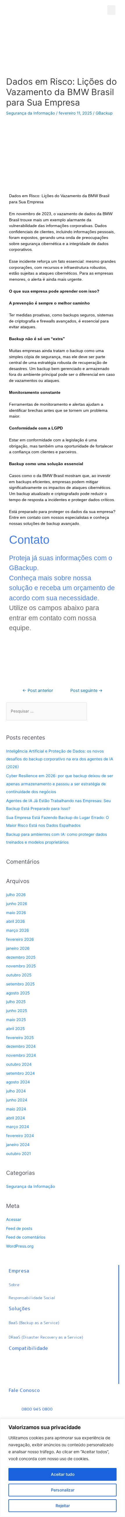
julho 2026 (16, 894)
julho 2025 (16, 1001)
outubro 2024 (19, 1064)
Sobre (14, 1284)
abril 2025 (15, 1028)
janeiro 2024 (18, 1144)
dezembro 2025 (20, 957)
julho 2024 (16, 1091)
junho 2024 (16, 1100)
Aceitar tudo (62, 1474)
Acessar (13, 1219)
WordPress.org (19, 1246)
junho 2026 (16, 903)
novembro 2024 (21, 1055)
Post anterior (37, 690)
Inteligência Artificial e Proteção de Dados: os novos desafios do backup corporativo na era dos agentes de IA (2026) (59, 759)
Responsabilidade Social (32, 1297)
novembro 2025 (21, 966)
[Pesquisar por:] (46, 711)
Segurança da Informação (30, 113)
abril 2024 (15, 1118)
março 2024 (17, 1126)
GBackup (104, 113)
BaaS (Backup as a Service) (34, 1322)
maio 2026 (16, 912)
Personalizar (62, 1489)
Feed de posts (19, 1228)
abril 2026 (15, 921)
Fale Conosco (24, 1390)
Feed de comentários (25, 1237)
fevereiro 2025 (20, 1037)
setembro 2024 (20, 1073)
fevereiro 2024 (20, 1135)
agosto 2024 (18, 1082)
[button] (111, 10)
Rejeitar (63, 1505)
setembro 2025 (20, 984)
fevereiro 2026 (20, 939)
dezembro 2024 (21, 1046)
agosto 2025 (18, 993)
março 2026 (17, 930)
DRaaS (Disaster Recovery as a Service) (46, 1337)
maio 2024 (16, 1109)
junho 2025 (16, 1010)
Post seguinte (86, 690)
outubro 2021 (18, 1153)
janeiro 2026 (18, 948)
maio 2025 (16, 1019)
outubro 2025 (18, 975)
